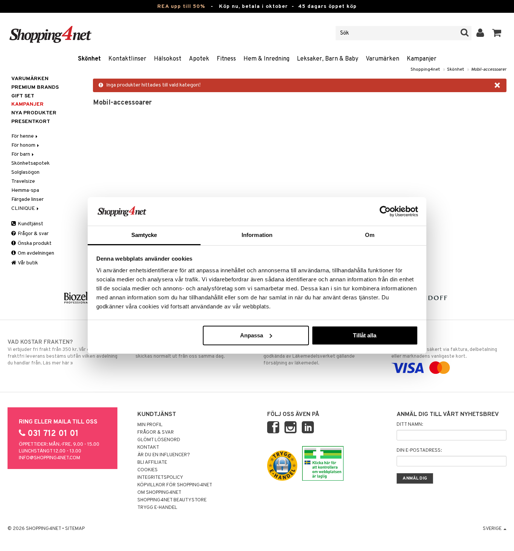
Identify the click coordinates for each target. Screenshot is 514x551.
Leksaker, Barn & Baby (327, 59)
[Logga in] (480, 33)
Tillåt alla (364, 335)
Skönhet (89, 59)
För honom (23, 145)
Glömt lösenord (158, 440)
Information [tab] (257, 235)
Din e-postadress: (419, 451)
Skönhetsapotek (30, 163)
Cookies (147, 470)
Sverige (493, 529)
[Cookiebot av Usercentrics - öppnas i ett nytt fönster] (385, 211)
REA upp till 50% (181, 6)
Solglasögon (25, 172)
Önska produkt (34, 243)
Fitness (226, 59)
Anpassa (251, 335)
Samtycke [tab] (144, 235)
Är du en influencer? (163, 455)
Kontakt (148, 448)
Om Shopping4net (159, 493)
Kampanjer (421, 59)
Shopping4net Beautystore (172, 500)
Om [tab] (369, 235)
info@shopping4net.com (49, 458)
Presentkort (30, 121)
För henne (23, 136)
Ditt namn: (410, 425)
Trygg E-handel (157, 508)
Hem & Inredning (266, 59)
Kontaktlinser (127, 59)
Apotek (199, 59)
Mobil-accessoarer (488, 70)
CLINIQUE (23, 208)
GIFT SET (22, 96)
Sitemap (75, 529)
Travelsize (23, 181)
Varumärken (382, 59)
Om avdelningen (35, 253)
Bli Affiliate (152, 463)
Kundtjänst (30, 224)
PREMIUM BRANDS (35, 87)
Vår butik (27, 263)
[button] (497, 33)
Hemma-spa (25, 190)
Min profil (150, 425)
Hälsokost (167, 59)
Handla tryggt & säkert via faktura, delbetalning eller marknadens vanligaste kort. (444, 349)
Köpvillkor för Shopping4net (174, 485)
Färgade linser (27, 199)
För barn (21, 154)
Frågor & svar (33, 234)
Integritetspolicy (160, 478)
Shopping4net (425, 70)
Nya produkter (33, 113)
